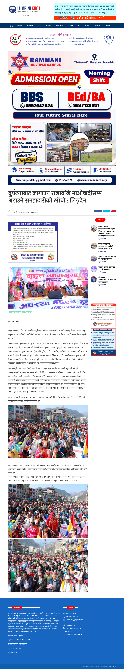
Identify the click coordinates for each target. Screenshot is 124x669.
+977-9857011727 (71, 616)
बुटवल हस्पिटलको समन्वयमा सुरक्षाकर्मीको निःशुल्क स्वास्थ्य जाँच (105, 246)
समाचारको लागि (70, 613)
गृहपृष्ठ (12, 25)
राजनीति (30, 25)
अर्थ (79, 25)
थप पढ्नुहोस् (12, 652)
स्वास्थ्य (48, 25)
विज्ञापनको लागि (70, 625)
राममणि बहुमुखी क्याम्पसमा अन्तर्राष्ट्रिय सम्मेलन (106, 268)
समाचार (19, 25)
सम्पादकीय (59, 25)
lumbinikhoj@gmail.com (74, 619)
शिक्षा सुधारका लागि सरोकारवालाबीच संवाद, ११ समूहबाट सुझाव (107, 279)
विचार (39, 25)
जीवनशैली (98, 25)
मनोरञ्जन (70, 25)
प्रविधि (108, 25)
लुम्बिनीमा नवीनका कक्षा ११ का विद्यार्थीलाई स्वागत (107, 257)
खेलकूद (87, 25)
